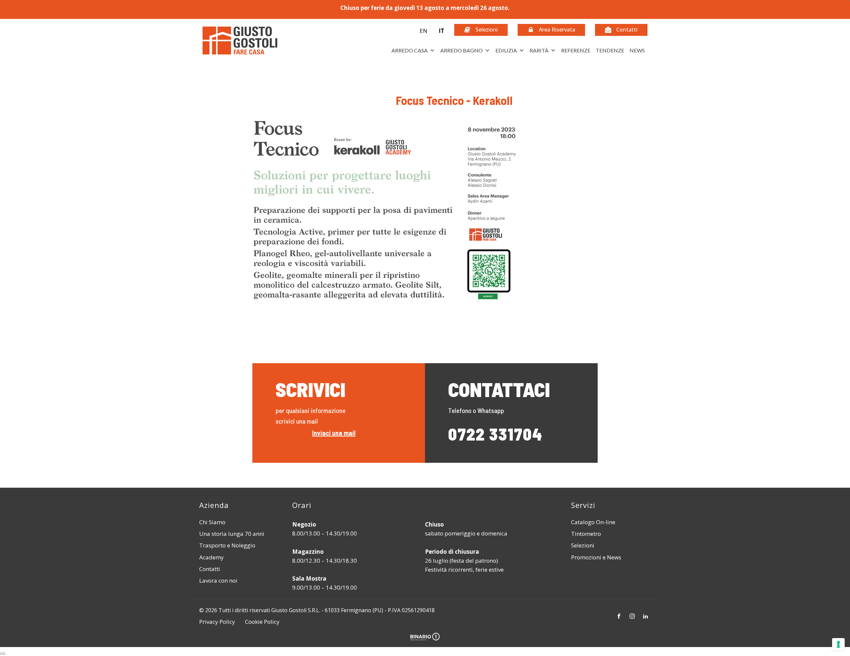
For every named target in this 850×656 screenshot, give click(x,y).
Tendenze (610, 50)
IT (441, 31)
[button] (427, 31)
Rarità (539, 50)
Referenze (575, 50)
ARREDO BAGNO (461, 50)
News (637, 50)
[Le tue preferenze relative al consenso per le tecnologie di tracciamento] (838, 644)
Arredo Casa (409, 50)
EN (423, 31)
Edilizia (506, 50)
